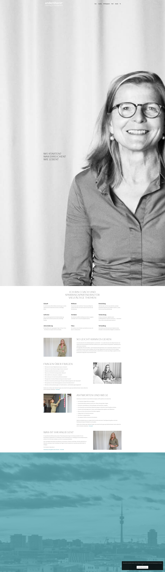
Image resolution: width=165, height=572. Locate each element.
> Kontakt (62, 449)
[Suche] (120, 4)
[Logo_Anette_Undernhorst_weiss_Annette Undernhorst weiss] (54, 4)
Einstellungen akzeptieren (142, 567)
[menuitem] (95, 4)
